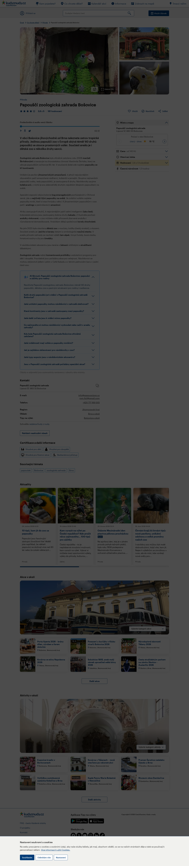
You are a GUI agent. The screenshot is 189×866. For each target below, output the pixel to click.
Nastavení (61, 857)
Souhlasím (27, 857)
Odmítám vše (44, 857)
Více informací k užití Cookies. (55, 850)
